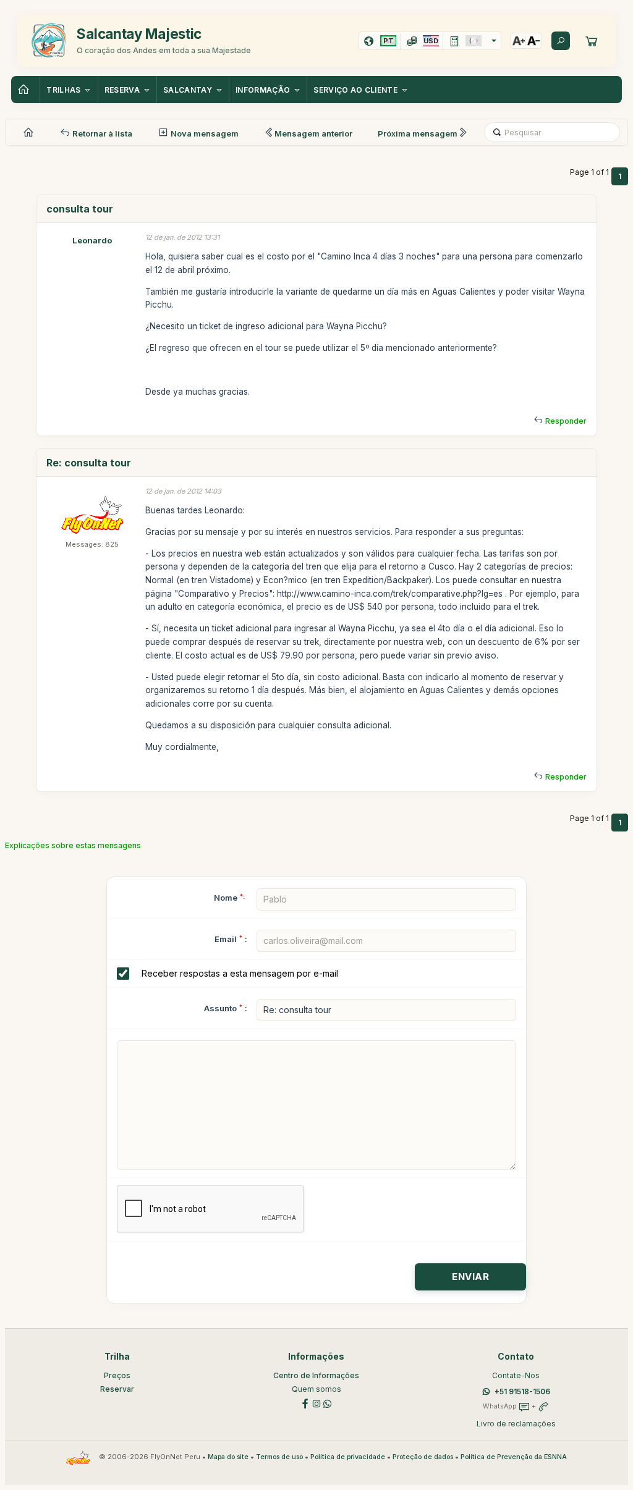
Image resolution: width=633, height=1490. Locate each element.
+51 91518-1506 (522, 1391)
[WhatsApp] (327, 1402)
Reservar (117, 1389)
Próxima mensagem (417, 133)
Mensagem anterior (313, 133)
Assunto (220, 1008)
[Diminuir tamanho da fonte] (533, 40)
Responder (566, 421)
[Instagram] (316, 1402)
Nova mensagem (204, 133)
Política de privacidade (347, 1457)
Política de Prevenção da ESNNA (514, 1457)
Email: (231, 939)
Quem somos (316, 1389)
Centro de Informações (316, 1375)
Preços (117, 1375)
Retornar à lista (101, 133)
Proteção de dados (423, 1457)
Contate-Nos (516, 1375)
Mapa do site (228, 1457)
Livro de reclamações (516, 1423)
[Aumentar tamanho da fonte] (518, 40)
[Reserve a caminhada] (591, 40)
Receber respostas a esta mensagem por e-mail (240, 973)
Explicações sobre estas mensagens (73, 845)
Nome (229, 898)
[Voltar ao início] (25, 89)
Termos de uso (279, 1457)
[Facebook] (305, 1402)
